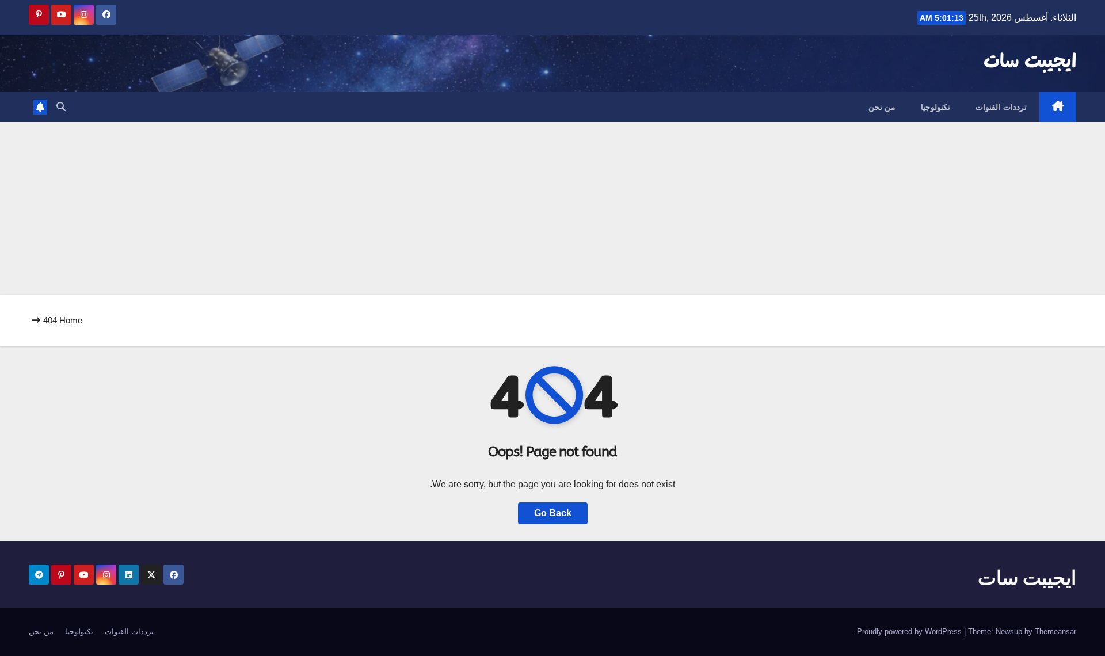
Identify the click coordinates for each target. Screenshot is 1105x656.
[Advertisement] (552, 208)
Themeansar (1055, 631)
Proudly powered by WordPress (910, 631)
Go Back (552, 513)
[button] (61, 107)
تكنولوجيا (935, 107)
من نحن (882, 107)
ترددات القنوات (1001, 107)
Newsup (1009, 631)
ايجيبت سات (1030, 62)
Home (70, 320)
